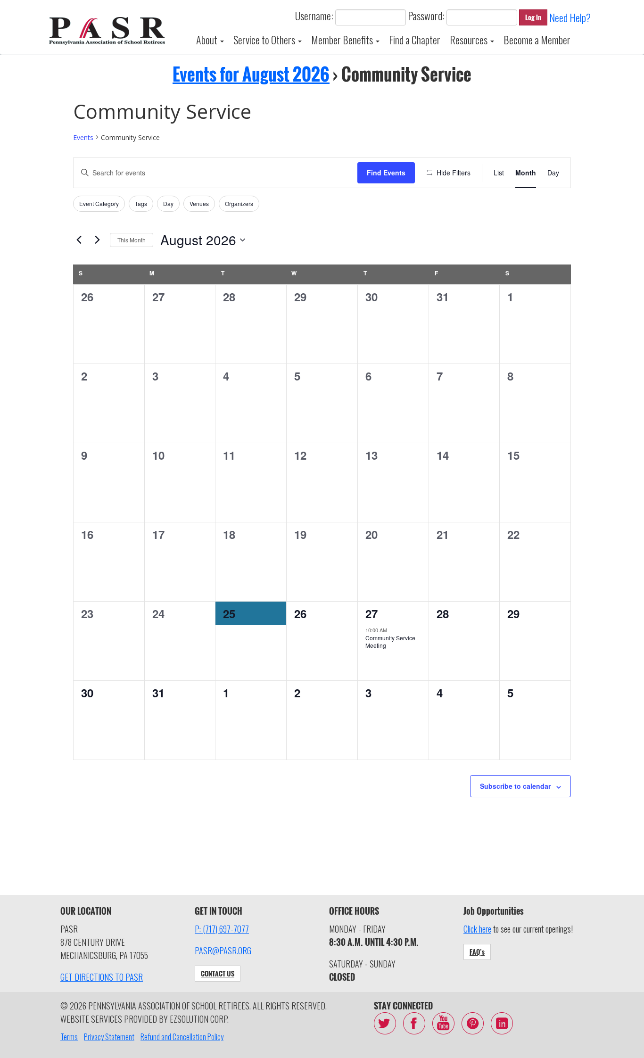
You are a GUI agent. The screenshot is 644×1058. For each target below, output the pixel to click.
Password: (426, 15)
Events (83, 137)
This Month (131, 240)
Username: (314, 15)
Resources (469, 39)
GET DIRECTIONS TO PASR (101, 977)
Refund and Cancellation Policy (181, 1036)
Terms (69, 1036)
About (207, 39)
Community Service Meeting (390, 642)
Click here (477, 929)
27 (371, 613)
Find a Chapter (414, 39)
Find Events (386, 172)
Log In (533, 17)
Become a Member (537, 39)
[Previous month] (78, 240)
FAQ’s (477, 952)
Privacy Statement (109, 1036)
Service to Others (265, 39)
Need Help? (570, 17)
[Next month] (97, 240)
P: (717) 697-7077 (222, 929)
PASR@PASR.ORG (223, 950)
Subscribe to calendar (515, 786)
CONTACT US (217, 973)
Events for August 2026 (251, 73)
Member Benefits (343, 39)
